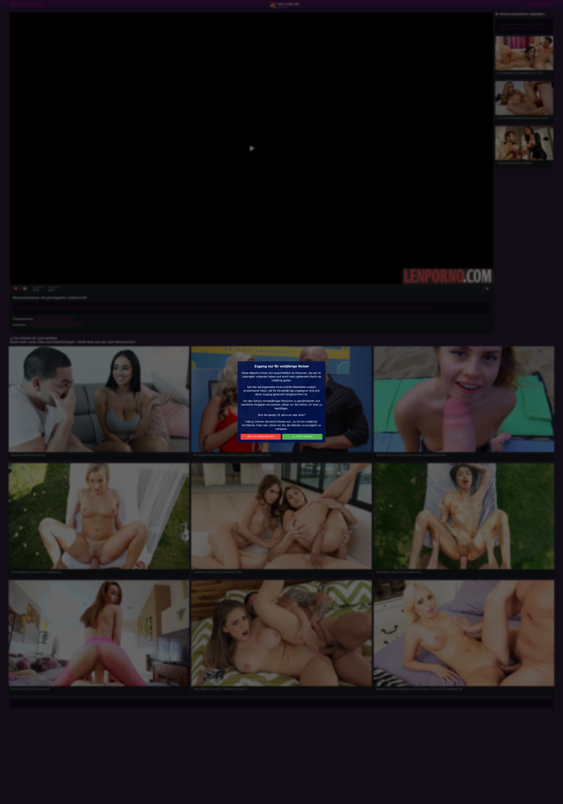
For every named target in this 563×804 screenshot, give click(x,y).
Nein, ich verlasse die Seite (260, 436)
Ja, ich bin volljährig (302, 436)
